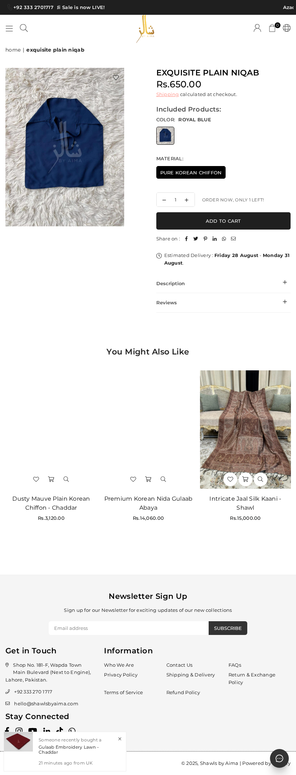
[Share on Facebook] (186, 239)
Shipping (167, 94)
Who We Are (119, 665)
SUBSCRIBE (228, 628)
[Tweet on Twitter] (196, 239)
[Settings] (285, 28)
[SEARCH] (24, 28)
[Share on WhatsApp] (224, 239)
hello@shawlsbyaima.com (46, 703)
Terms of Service (123, 692)
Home (13, 50)
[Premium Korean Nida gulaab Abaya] (148, 429)
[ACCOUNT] (257, 28)
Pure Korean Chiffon (191, 172)
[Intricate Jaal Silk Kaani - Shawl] (245, 429)
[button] (272, 28)
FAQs (234, 665)
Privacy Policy (121, 675)
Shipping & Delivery (190, 675)
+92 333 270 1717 (33, 692)
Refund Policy (183, 692)
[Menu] (9, 28)
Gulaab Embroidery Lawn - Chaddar (69, 749)
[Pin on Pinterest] (205, 239)
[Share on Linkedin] (214, 239)
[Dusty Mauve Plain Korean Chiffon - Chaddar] (51, 429)
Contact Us (179, 665)
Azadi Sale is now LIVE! (72, 7)
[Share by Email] (233, 239)
